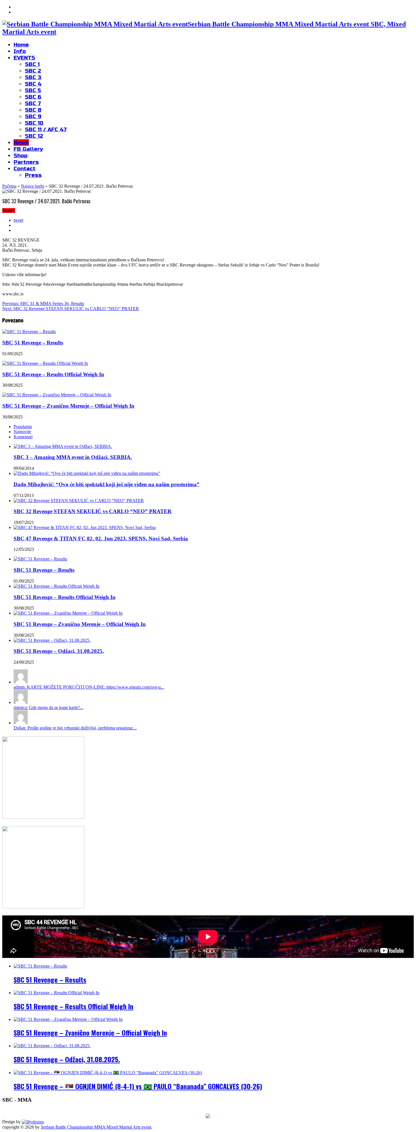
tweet (18, 220)
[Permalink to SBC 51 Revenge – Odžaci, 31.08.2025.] (52, 640)
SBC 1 (32, 64)
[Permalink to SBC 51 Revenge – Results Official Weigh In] (56, 586)
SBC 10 (34, 123)
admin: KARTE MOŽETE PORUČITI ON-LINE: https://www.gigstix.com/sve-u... (89, 687)
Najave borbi (32, 186)
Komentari (23, 436)
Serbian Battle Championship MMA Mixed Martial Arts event (96, 1127)
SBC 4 (33, 84)
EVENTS (24, 57)
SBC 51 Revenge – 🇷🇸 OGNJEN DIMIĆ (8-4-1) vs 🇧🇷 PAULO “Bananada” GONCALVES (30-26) (138, 1086)
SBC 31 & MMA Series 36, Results (43, 303)
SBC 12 (34, 136)
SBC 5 (33, 90)
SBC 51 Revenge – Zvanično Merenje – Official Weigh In (68, 406)
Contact (24, 168)
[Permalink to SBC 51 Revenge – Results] (40, 559)
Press (33, 175)
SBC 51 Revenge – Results (32, 343)
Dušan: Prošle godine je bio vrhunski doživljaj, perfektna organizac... (75, 727)
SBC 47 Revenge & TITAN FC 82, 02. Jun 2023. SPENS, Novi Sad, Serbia (101, 538)
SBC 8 (33, 110)
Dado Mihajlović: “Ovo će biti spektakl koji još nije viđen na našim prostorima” (107, 484)
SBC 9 (33, 116)
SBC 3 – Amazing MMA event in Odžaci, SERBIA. (73, 457)
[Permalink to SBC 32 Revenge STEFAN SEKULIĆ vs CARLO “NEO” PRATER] (79, 500)
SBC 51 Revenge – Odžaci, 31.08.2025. (59, 651)
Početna (9, 186)
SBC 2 (33, 70)
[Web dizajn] (33, 1121)
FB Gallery (28, 149)
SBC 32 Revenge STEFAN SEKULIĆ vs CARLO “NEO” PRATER (70, 308)
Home (21, 44)
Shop (20, 155)
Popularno (23, 426)
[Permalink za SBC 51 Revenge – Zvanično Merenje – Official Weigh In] (56, 394)
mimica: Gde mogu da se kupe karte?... (48, 707)
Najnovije (22, 431)
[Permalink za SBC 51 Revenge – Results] (29, 331)
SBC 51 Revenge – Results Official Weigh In (53, 374)
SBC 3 (33, 77)
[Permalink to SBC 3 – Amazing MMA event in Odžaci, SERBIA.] (63, 446)
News (21, 142)
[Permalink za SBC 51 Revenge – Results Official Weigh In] (45, 363)
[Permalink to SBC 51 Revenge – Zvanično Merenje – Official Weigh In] (68, 613)
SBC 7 (33, 103)
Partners (26, 162)
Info (20, 51)
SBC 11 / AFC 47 (46, 129)
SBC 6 (33, 97)
